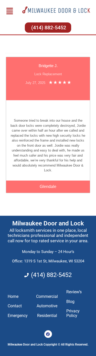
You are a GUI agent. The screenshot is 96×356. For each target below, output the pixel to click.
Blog (70, 301)
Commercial (47, 296)
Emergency (18, 315)
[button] (9, 11)
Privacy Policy (73, 313)
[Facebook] (48, 334)
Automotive (47, 305)
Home (13, 296)
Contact (15, 305)
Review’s (74, 291)
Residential (47, 315)
